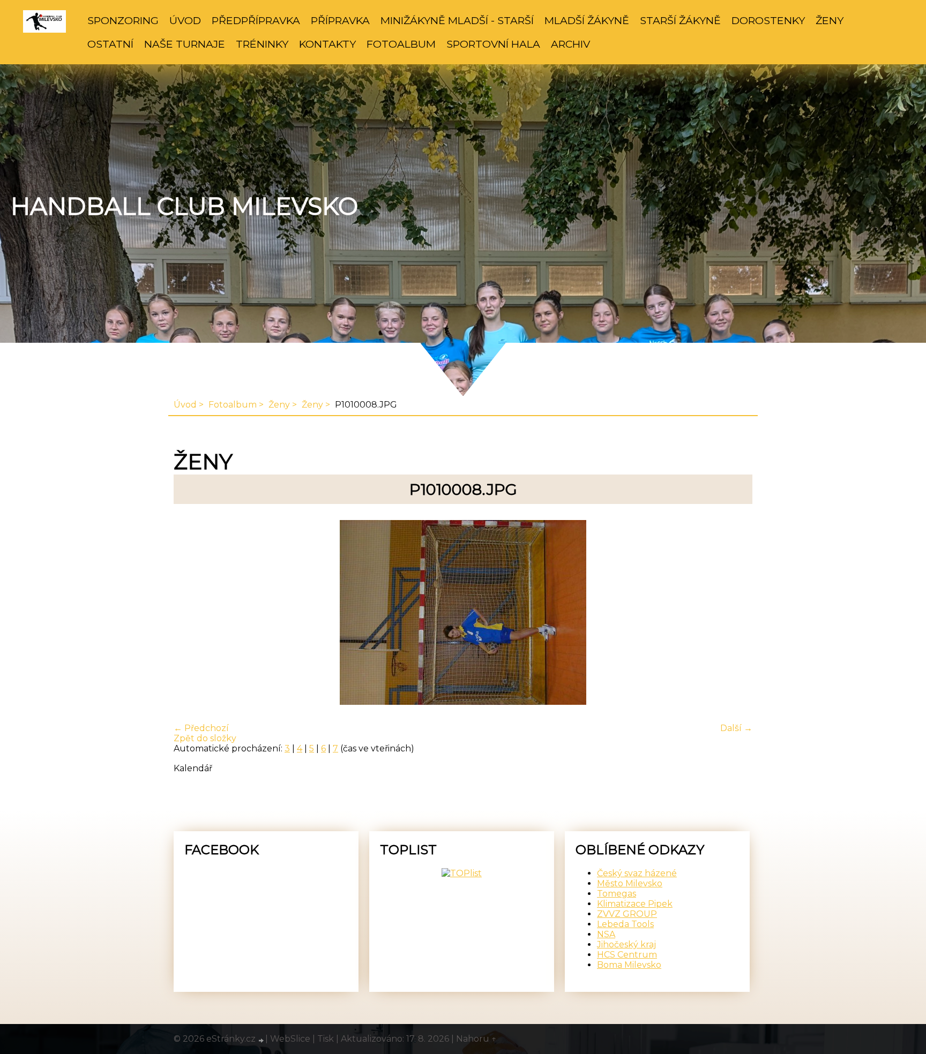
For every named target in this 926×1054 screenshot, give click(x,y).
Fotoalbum (401, 43)
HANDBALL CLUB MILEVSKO (184, 206)
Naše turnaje (184, 43)
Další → (736, 728)
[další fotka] (735, 613)
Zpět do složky (205, 738)
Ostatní (110, 43)
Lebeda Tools (625, 924)
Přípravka (340, 20)
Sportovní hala (493, 43)
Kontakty (327, 43)
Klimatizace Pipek (635, 904)
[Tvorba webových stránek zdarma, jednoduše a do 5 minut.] (261, 1040)
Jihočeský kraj (626, 944)
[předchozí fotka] (191, 613)
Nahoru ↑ (476, 1039)
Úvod (185, 20)
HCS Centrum (627, 955)
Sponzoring (123, 20)
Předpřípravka (256, 20)
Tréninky (262, 43)
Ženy (829, 20)
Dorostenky (768, 20)
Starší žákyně (680, 20)
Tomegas (616, 894)
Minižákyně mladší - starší (457, 20)
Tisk (325, 1039)
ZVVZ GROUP (627, 914)
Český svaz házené (637, 873)
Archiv (570, 43)
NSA (606, 934)
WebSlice (290, 1039)
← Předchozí (201, 728)
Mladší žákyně (586, 20)
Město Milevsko (629, 883)
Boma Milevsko (629, 965)
